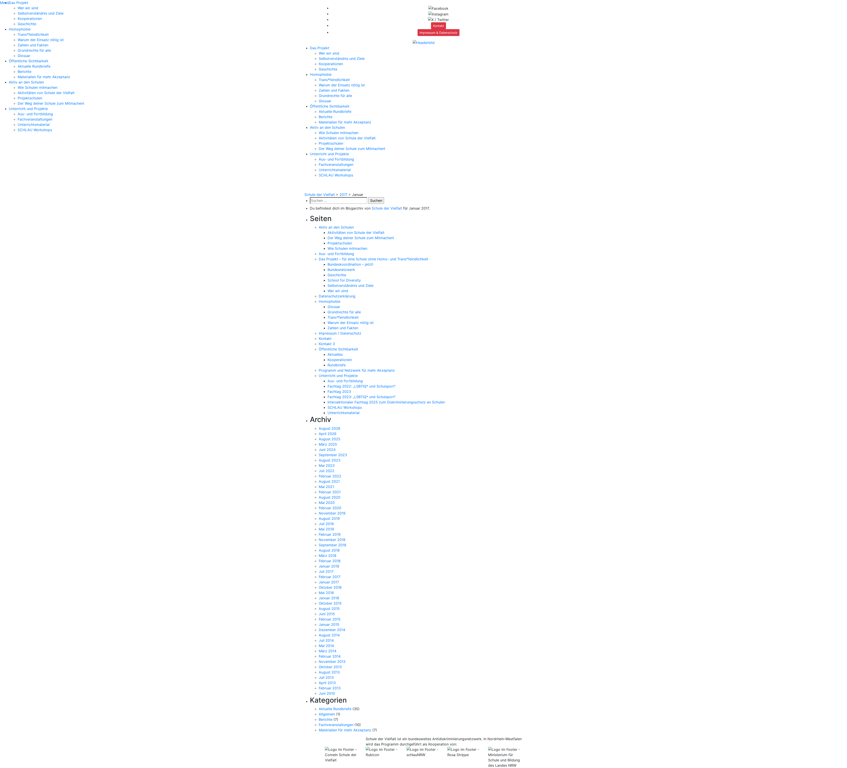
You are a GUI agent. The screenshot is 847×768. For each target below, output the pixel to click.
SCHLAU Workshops (35, 130)
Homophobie (19, 29)
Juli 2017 (326, 571)
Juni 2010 (327, 693)
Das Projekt (18, 2)
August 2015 (329, 608)
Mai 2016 (326, 592)
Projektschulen (30, 98)
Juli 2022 (326, 471)
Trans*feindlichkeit (33, 34)
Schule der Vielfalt (387, 208)
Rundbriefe (337, 365)
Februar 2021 (330, 492)
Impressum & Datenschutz (438, 32)
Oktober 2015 (330, 603)
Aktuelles (335, 354)
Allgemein (327, 714)
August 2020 (329, 497)
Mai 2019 (326, 529)
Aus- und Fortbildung (35, 114)
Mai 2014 (326, 645)
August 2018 (329, 550)
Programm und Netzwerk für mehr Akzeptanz (357, 370)
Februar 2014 (330, 656)
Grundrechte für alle (34, 50)
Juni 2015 (327, 614)
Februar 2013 (330, 688)
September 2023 (333, 455)
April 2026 (327, 433)
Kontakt (438, 26)
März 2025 (328, 444)
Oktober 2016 (330, 587)
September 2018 (332, 545)
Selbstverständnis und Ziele (41, 13)
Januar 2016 (329, 598)
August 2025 (329, 439)
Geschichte (27, 24)
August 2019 (329, 518)
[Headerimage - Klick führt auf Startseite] (424, 42)
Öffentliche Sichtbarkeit (28, 61)
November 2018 (332, 539)
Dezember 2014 (332, 630)
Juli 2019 (326, 524)
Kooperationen (30, 18)
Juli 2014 (326, 640)
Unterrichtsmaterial (34, 124)
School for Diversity (344, 280)
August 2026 (329, 428)
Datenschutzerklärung (337, 296)
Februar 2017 (329, 577)
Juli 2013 (326, 677)
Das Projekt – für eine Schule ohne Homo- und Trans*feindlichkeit (373, 259)
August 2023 (329, 460)
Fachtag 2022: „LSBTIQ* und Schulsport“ (362, 386)
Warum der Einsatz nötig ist (41, 40)
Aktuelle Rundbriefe (34, 66)
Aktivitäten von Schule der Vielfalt (46, 93)
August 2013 (329, 672)
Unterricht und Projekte (28, 108)
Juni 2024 (327, 449)
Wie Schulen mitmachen (37, 87)
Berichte (24, 71)
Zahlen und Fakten (33, 45)
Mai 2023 (327, 465)
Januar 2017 (329, 582)
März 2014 (327, 651)
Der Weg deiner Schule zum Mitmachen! (51, 103)
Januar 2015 (329, 624)
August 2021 (329, 481)
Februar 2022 (330, 476)
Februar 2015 (330, 619)
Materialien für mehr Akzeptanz (44, 77)
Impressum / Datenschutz (340, 333)
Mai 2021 (326, 486)
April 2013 (327, 683)
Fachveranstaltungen (35, 119)
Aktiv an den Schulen (26, 82)
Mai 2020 (327, 502)
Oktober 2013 (330, 667)
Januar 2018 (329, 566)
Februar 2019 (330, 534)
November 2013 (332, 661)
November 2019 (332, 513)
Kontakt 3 (327, 344)
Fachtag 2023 (339, 391)
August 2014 (329, 635)
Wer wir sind (28, 8)
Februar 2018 (330, 561)
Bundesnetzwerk (341, 269)
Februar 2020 (330, 508)
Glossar (24, 55)
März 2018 (327, 555)
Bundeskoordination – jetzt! (350, 264)
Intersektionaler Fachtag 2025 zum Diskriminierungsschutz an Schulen (386, 402)
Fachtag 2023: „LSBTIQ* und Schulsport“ (362, 397)
